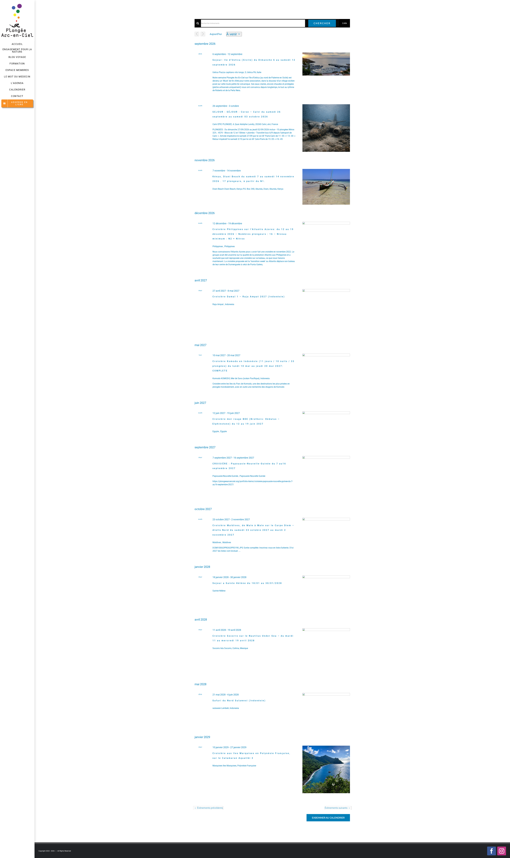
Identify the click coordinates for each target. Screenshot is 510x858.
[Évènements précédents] (197, 34)
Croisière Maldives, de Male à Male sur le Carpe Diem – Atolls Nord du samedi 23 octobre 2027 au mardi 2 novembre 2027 (253, 530)
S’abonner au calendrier (328, 817)
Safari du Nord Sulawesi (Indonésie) (239, 700)
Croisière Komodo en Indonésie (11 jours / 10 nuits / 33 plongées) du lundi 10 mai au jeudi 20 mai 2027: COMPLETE (253, 366)
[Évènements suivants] (203, 34)
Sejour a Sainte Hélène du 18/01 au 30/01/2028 (247, 583)
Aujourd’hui (216, 34)
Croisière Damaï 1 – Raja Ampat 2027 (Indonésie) (248, 296)
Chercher (322, 23)
